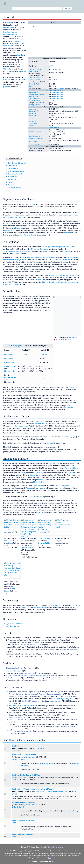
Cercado (46, 811)
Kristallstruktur (58, 92)
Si (67, 340)
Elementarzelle (9, 371)
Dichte (31, 111)
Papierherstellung (40, 607)
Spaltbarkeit (33, 113)
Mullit (43, 443)
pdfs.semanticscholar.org (69, 726)
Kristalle (20, 55)
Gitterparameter (34, 98)
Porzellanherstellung (27, 235)
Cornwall (43, 763)
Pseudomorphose (44, 538)
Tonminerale (16, 41)
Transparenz (33, 123)
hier (21, 851)
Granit (57, 485)
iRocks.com (7, 532)
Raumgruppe (33, 96)
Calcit (20, 777)
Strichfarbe (32, 121)
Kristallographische (16, 346)
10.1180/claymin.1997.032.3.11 (28, 644)
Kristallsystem (33, 92)
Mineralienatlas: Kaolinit (14, 671)
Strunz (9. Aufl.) (34, 84)
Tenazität (37, 115)
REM (56, 538)
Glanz (31, 125)
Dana (30, 86)
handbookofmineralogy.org (18, 717)
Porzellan (54, 605)
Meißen (68, 232)
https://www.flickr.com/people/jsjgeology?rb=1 (52, 791)
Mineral (9, 22)
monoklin (44, 354)
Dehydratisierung (41, 423)
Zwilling (47, 543)
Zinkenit (6, 541)
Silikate (33, 249)
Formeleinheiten (34, 100)
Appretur (26, 607)
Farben (74, 605)
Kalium (40, 479)
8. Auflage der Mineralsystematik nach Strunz (59, 246)
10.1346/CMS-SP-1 (70, 649)
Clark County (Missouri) (27, 546)
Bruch (31, 115)
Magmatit (38, 485)
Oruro (10, 543)
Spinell (66, 437)
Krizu (26, 748)
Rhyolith (66, 485)
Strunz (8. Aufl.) (34, 77)
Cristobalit (51, 443)
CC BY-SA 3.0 (40, 748)
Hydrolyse (38, 472)
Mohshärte (32, 109)
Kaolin (23, 71)
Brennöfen (19, 228)
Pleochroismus (34, 144)
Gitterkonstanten (10, 366)
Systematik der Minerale (14, 624)
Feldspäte (29, 488)
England (50, 763)
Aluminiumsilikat (70, 468)
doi (16, 644)
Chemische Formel (35, 69)
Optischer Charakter (36, 138)
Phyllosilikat (37, 482)
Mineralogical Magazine (64, 698)
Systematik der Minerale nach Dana (61, 275)
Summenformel (22, 426)
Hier (29, 851)
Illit (43, 482)
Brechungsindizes (35, 132)
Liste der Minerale (12, 626)
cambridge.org (55, 701)
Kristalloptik (54, 128)
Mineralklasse (33, 71)
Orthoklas (41, 543)
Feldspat (71, 472)
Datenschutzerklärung (47, 861)
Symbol (41, 94)
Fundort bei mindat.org (70, 811)
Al (61, 340)
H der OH (73, 337)
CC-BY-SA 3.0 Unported (53, 847)
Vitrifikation (8, 230)
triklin (26, 354)
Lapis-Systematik (34, 80)
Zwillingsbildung (34, 105)
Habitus (52, 463)
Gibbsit (40, 512)
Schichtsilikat (8, 27)
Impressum (32, 861)
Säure (23, 472)
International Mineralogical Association (40, 257)
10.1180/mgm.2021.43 (32, 701)
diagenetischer (35, 475)
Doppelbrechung (34, 136)
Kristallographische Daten (54, 90)
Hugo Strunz (17, 705)
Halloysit (62, 88)
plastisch (6, 86)
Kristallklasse (33, 94)
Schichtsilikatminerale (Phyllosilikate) (17, 251)
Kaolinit (14, 759)
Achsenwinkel (33, 141)
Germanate (44, 249)
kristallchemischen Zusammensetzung (10, 33)
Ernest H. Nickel (28, 705)
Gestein (28, 204)
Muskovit (43, 488)
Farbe (31, 118)
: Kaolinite (14, 668)
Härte (5, 79)
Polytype (71, 387)
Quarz (35, 497)
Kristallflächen (39, 102)
